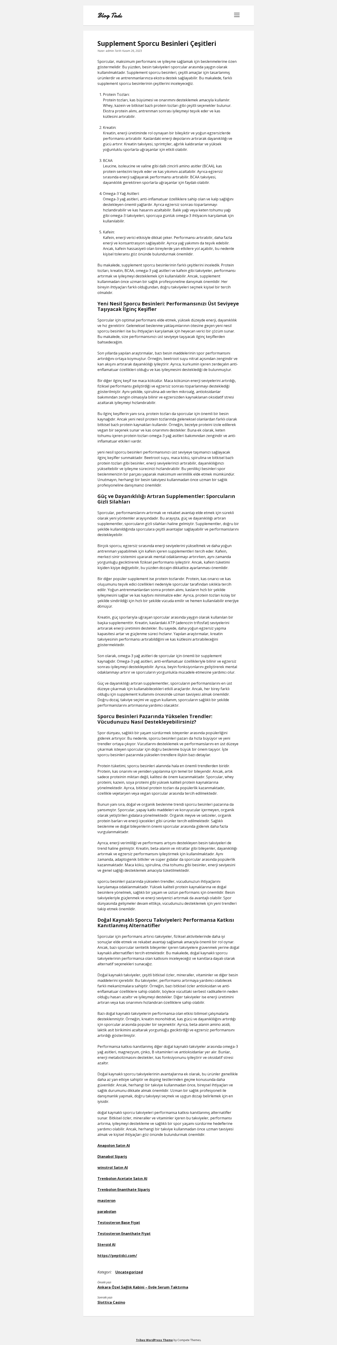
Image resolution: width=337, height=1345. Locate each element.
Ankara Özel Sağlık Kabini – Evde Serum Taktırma (142, 1287)
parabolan (106, 1211)
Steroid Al (106, 1244)
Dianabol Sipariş (112, 1156)
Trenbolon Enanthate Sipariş (123, 1189)
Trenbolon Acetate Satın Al (122, 1178)
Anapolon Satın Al (113, 1145)
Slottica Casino (111, 1302)
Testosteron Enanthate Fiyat (124, 1233)
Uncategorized (129, 1272)
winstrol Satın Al (112, 1167)
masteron (106, 1200)
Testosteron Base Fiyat (118, 1222)
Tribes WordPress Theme (154, 1340)
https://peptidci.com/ (117, 1255)
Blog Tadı (109, 15)
